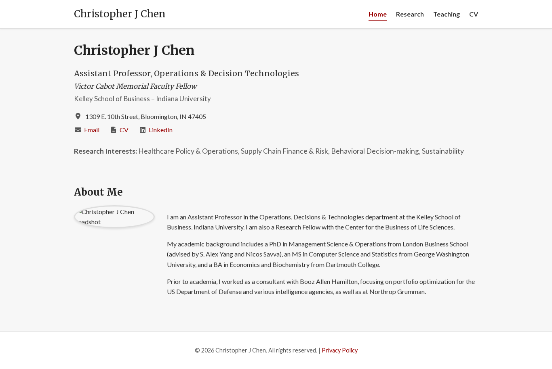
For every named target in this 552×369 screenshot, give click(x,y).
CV (473, 14)
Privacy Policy (340, 350)
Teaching (446, 14)
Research (410, 14)
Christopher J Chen (120, 14)
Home (378, 14)
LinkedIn (161, 129)
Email (91, 129)
